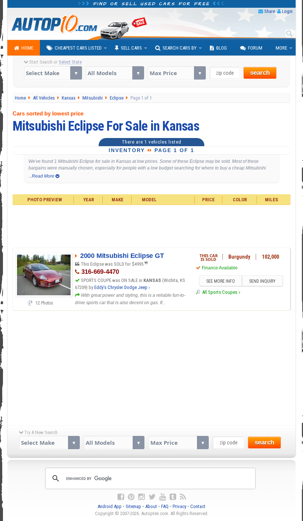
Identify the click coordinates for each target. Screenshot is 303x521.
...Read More (41, 176)
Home (27, 48)
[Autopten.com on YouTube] (162, 497)
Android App (110, 506)
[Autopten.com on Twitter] (152, 497)
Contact (197, 506)
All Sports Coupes (219, 292)
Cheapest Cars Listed (78, 48)
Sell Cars (131, 48)
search (260, 72)
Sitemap (133, 506)
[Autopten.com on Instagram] (141, 497)
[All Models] (115, 73)
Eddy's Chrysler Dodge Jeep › (122, 287)
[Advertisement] (152, 225)
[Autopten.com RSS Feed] (183, 497)
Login (287, 11)
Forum (255, 48)
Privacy (179, 506)
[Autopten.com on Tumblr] (173, 497)
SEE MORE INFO (220, 281)
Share (269, 11)
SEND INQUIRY (262, 281)
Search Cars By (180, 48)
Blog (221, 48)
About (151, 506)
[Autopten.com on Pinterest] (131, 497)
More (281, 48)
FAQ (164, 506)
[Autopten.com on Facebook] (121, 497)
